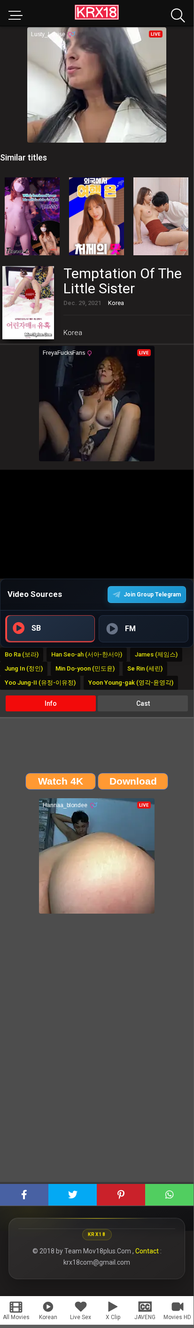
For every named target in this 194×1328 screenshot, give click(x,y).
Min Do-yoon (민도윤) (85, 668)
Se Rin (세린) (145, 668)
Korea (72, 332)
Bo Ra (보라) (22, 654)
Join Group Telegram (152, 594)
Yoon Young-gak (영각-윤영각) (130, 682)
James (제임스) (156, 654)
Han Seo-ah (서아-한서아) (86, 654)
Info (51, 703)
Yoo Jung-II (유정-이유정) (40, 682)
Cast (143, 703)
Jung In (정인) (24, 668)
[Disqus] (97, 1051)
